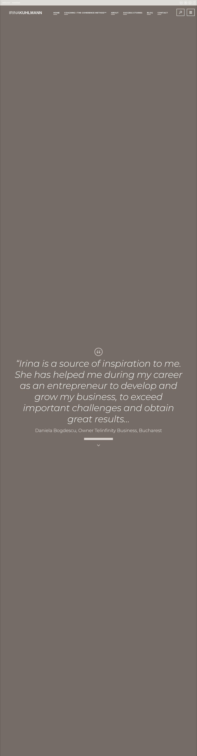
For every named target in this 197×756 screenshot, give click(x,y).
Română (16, 3)
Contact (162, 13)
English (6, 3)
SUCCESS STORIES (132, 13)
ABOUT (115, 13)
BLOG (150, 13)
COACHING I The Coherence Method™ (85, 13)
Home (56, 13)
